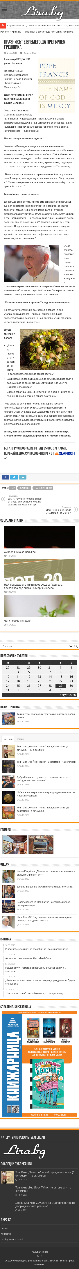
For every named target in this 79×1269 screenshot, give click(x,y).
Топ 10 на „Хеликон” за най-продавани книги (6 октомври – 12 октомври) (44, 1174)
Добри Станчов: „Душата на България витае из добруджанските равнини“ (45, 1204)
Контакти (6, 1233)
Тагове (20, 739)
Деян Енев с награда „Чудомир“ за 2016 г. (58, 510)
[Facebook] (41, 1256)
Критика (16, 31)
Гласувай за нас (39, 1251)
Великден (24, 488)
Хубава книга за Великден (20, 552)
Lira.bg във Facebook (12, 1239)
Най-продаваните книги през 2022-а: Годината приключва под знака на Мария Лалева (33, 586)
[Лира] (42, 9)
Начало (4, 31)
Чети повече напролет (18, 620)
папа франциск (43, 488)
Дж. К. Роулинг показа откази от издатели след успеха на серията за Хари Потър (25, 500)
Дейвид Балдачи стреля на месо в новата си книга (44, 886)
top (13, 488)
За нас (4, 1228)
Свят (34, 53)
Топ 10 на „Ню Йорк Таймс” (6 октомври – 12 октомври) (46, 761)
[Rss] (38, 1256)
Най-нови (8, 739)
